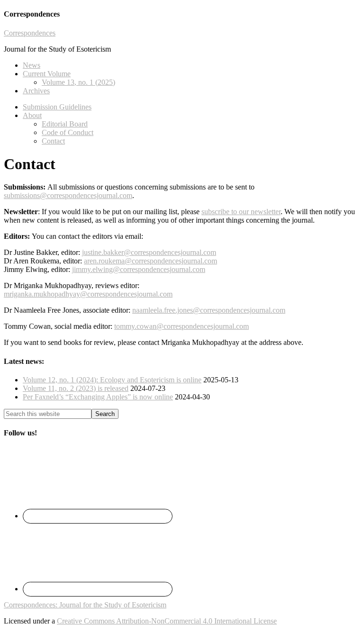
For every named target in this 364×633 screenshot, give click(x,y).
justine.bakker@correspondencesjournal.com (149, 252)
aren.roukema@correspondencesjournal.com (150, 261)
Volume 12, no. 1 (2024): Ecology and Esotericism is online (112, 380)
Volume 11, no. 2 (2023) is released (75, 388)
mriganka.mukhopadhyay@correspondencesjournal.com (88, 294)
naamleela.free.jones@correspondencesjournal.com (208, 310)
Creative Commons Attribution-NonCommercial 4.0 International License (167, 621)
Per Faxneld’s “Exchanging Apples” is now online (98, 397)
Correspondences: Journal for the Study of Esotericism (85, 605)
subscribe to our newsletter (241, 212)
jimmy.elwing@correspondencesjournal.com (138, 269)
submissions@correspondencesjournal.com (68, 195)
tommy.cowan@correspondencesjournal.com (181, 326)
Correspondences (29, 33)
